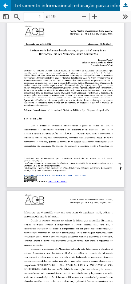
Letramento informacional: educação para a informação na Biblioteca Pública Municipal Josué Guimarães (73, 5)
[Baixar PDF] (125, 5)
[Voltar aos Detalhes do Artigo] (5, 5)
